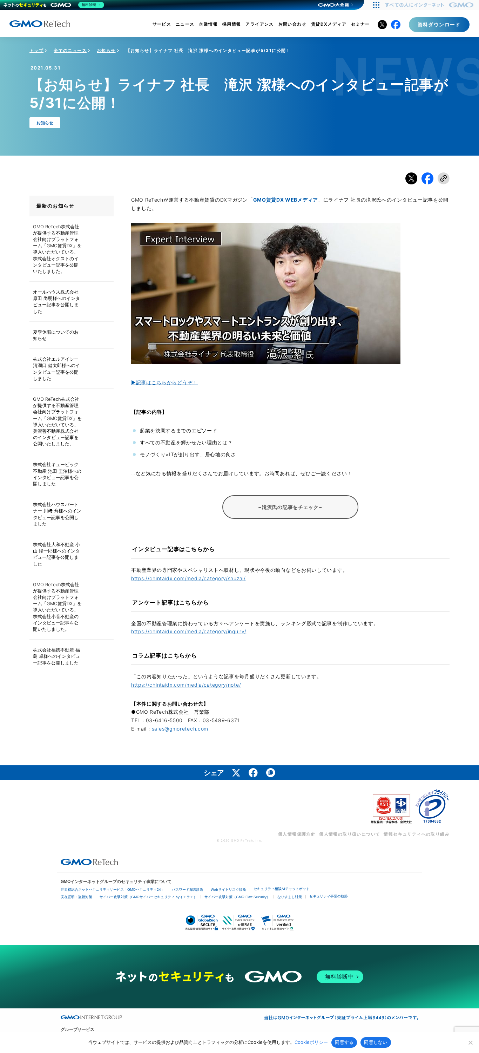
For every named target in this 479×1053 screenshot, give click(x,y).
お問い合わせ (292, 24)
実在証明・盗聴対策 (76, 897)
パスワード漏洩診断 (187, 889)
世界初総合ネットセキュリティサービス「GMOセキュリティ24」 (112, 889)
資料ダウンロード (439, 24)
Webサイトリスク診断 (228, 889)
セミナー (360, 24)
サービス (162, 24)
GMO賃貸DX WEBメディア (285, 200)
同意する (344, 1042)
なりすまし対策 (289, 897)
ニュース (185, 24)
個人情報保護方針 (297, 834)
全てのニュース (70, 50)
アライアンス (259, 24)
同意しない (375, 1042)
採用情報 (231, 24)
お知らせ (106, 50)
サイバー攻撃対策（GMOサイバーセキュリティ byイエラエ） (148, 897)
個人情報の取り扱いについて (349, 834)
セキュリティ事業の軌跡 (328, 896)
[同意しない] (470, 1042)
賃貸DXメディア (328, 24)
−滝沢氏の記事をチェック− (290, 507)
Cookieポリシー (311, 1042)
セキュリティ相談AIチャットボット (282, 889)
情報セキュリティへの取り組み (417, 834)
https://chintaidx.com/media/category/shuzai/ (188, 578)
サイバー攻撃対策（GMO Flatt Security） (237, 897)
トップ (36, 50)
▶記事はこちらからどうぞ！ (164, 382)
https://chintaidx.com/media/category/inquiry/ (189, 631)
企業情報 (208, 24)
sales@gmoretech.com (180, 729)
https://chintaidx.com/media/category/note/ (186, 685)
